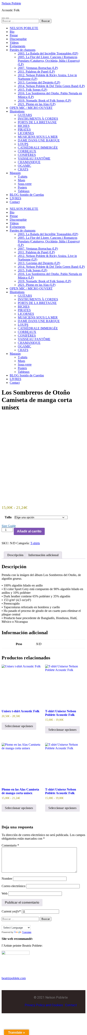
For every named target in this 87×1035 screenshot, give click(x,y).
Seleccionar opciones (19, 726)
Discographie (18, 39)
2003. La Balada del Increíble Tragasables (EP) (48, 53)
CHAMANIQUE (29, 162)
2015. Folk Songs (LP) (32, 89)
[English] (7, 922)
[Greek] (15, 922)
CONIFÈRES (27, 155)
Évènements (17, 46)
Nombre (7, 878)
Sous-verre (25, 184)
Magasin (15, 173)
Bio (12, 31)
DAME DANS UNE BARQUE (39, 140)
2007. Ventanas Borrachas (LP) (38, 68)
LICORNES (26, 133)
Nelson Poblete (11, 3)
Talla (8, 517)
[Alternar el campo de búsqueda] (7, 18)
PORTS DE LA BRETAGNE (37, 122)
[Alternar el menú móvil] (3, 18)
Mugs (21, 180)
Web (4, 893)
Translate (26, 932)
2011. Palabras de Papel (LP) (36, 71)
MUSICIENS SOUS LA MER (38, 136)
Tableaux (24, 191)
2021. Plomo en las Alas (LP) (36, 104)
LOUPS (23, 144)
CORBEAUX (27, 151)
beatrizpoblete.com (14, 978)
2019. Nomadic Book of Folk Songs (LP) (44, 100)
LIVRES (15, 198)
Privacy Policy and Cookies (44, 1005)
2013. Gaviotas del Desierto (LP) (39, 82)
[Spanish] (23, 922)
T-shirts (22, 176)
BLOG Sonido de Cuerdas (27, 194)
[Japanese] (19, 922)
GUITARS (25, 115)
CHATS (23, 169)
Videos (14, 42)
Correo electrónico (13, 886)
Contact (15, 202)
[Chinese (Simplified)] (3, 922)
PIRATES (24, 129)
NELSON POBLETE (24, 28)
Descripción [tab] (15, 555)
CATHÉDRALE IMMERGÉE (38, 147)
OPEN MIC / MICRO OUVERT (31, 107)
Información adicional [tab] (43, 555)
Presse (14, 35)
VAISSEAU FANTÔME (34, 158)
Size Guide (9, 526)
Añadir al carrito (29, 531)
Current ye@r (11, 911)
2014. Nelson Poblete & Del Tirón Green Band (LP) (51, 86)
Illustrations (17, 111)
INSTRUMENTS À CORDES (38, 118)
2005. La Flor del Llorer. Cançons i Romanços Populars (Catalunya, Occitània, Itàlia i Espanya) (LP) (49, 60)
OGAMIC (24, 165)
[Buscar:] (21, 21)
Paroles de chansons (22, 50)
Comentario (10, 845)
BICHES (24, 126)
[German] (11, 922)
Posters (22, 187)
